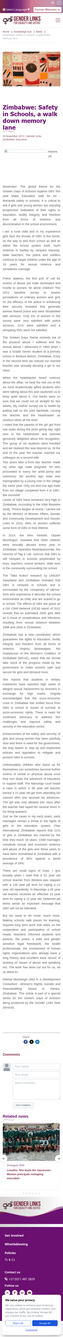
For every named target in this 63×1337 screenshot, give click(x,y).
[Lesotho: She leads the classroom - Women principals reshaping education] (31, 1142)
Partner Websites (46, 9)
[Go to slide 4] (33, 1193)
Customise (31, 1329)
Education (21, 139)
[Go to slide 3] (30, 1193)
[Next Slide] (58, 1158)
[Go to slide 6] (39, 1193)
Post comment (23, 1105)
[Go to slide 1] (24, 1193)
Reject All (18, 1323)
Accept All (44, 1323)
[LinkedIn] (37, 1042)
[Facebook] (26, 1042)
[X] (31, 1042)
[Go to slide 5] (36, 1193)
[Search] (53, 3)
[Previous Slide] (3, 1158)
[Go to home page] (22, 20)
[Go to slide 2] (27, 1193)
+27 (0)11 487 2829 (22, 1279)
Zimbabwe (8, 139)
